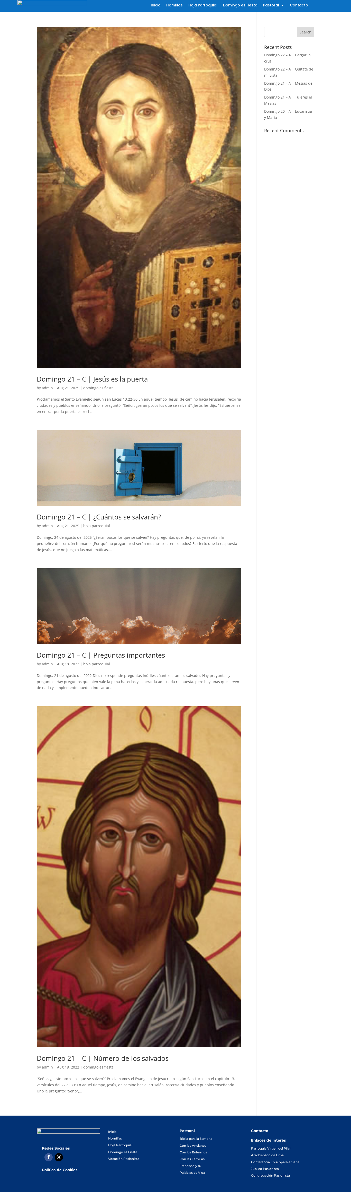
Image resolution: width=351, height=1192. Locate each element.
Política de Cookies (59, 1170)
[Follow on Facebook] (48, 1157)
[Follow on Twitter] (59, 1157)
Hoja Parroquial (202, 5)
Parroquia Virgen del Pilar (271, 1148)
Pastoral (271, 5)
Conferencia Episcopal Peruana (275, 1162)
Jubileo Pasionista (265, 1169)
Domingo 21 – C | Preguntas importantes (101, 655)
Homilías (174, 5)
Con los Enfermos (193, 1152)
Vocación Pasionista (123, 1159)
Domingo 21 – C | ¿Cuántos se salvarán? (99, 517)
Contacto (299, 5)
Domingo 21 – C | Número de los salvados (103, 1058)
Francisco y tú (190, 1166)
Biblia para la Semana (196, 1139)
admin (47, 387)
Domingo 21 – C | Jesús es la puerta (92, 379)
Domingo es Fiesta (240, 5)
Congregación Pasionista (270, 1175)
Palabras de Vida (192, 1173)
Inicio (156, 5)
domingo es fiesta (98, 387)
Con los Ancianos (193, 1145)
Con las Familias (192, 1159)
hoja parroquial (96, 525)
